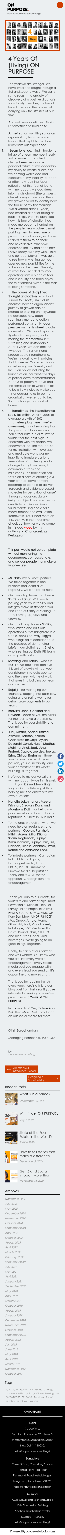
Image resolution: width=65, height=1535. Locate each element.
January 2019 (13, 1315)
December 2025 (15, 1198)
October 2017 (13, 1373)
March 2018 (12, 1364)
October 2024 (13, 1223)
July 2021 (11, 1266)
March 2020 (12, 1300)
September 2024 (15, 1228)
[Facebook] (61, 756)
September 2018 (15, 1335)
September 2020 (15, 1286)
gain (28, 1393)
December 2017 (15, 1368)
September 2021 (15, 1262)
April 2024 (11, 1233)
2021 (15, 1389)
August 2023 (13, 1242)
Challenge (36, 1389)
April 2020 (11, 1296)
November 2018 (15, 1325)
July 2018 (11, 1344)
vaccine (34, 1401)
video (28, 527)
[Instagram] (61, 779)
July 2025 (11, 1203)
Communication (15, 1393)
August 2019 (13, 1310)
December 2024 (15, 1213)
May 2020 (11, 1291)
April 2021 (11, 1276)
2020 (8, 1389)
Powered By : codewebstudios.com (32, 1531)
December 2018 (15, 1320)
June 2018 (11, 1349)
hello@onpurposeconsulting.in (33, 1451)
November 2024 (15, 1218)
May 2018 (11, 1354)
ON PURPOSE (13, 1397)
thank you (22, 1401)
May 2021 (11, 1271)
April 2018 (11, 1359)
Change (48, 1389)
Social (48, 1397)
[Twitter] (61, 764)
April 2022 (11, 1247)
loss (57, 1393)
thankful (10, 1401)
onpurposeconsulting (21, 1054)
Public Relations (35, 1397)
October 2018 (13, 1330)
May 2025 (11, 1208)
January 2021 (13, 1281)
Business (24, 1389)
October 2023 (13, 1237)
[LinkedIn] (61, 771)
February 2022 (14, 1257)
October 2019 (13, 1305)
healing (49, 1393)
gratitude (38, 1393)
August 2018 (13, 1339)
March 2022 (12, 1252)
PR (23, 1397)
